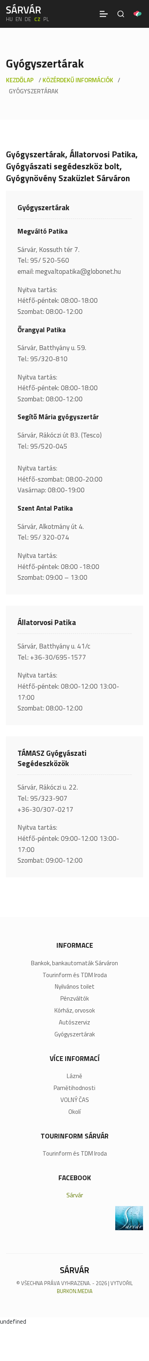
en (18, 19)
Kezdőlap (20, 80)
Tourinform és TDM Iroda (75, 975)
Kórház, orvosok (74, 1010)
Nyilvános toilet (75, 986)
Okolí (74, 1111)
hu (9, 19)
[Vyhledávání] (120, 13)
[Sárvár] (23, 9)
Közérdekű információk (78, 80)
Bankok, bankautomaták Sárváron (74, 963)
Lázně (74, 1076)
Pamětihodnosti (74, 1088)
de (28, 19)
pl (46, 19)
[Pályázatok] (137, 13)
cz (37, 19)
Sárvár (74, 1195)
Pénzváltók (74, 998)
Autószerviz (74, 1022)
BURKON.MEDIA (75, 1291)
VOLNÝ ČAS (74, 1100)
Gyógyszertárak (74, 1034)
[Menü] (103, 13)
